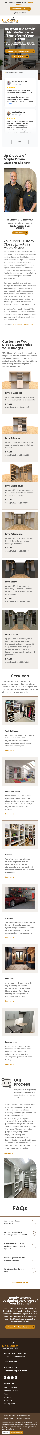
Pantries (7, 1394)
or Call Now (18, 56)
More (10, 103)
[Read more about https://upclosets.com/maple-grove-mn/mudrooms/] (20, 958)
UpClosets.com (11, 1367)
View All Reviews (20, 142)
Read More (18, 233)
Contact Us (9, 1383)
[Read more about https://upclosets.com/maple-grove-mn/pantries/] (20, 835)
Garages (7, 1397)
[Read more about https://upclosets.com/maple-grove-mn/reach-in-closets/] (20, 771)
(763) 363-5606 (20, 13)
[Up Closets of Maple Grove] (11, 20)
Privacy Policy (8, 1418)
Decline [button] (5, 1432)
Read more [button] (10, 1430)
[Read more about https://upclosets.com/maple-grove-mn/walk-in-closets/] (20, 711)
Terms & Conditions (23, 1418)
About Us (22, 1353)
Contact (7, 1356)
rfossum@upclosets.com (23, 324)
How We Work (9, 1353)
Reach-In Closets (11, 1391)
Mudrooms (8, 1400)
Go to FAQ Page (18, 1282)
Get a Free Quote (18, 9)
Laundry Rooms (10, 1404)
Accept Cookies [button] (16, 1432)
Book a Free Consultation (18, 51)
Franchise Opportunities (15, 1370)
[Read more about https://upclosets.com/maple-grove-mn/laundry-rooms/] (20, 1022)
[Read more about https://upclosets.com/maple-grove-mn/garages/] (20, 898)
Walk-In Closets (10, 1387)
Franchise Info (19, 1356)
